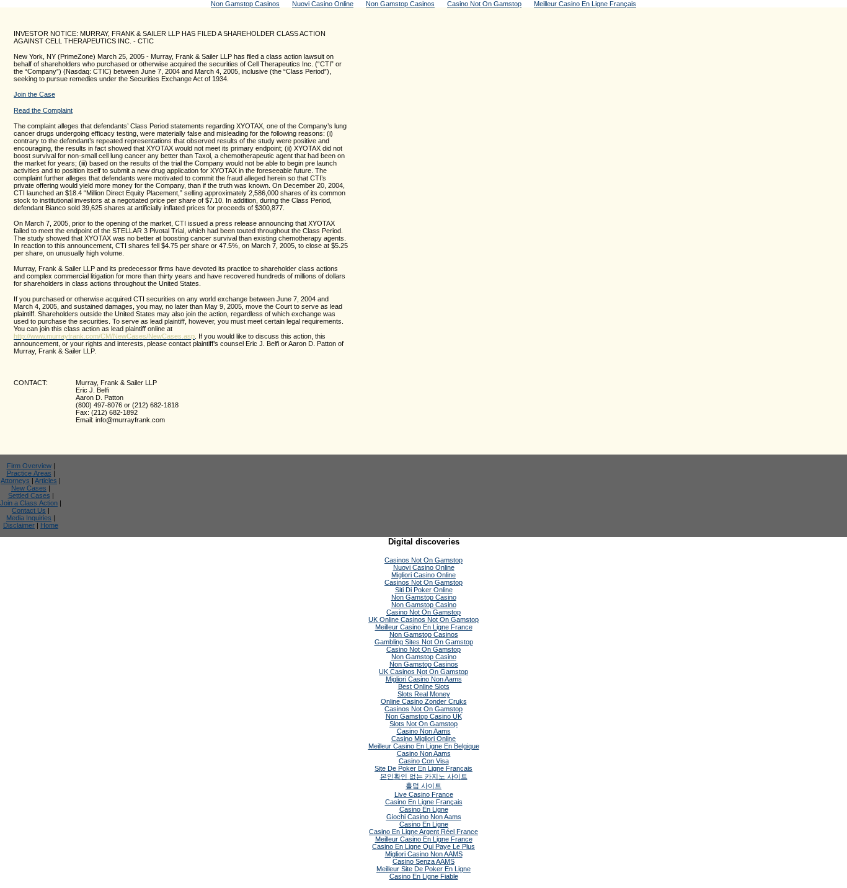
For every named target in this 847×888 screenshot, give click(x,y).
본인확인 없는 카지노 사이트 (424, 776)
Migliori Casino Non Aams (424, 679)
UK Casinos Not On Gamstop (423, 671)
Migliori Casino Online (423, 575)
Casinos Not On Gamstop (423, 560)
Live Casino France (423, 794)
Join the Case (34, 94)
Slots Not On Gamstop (423, 723)
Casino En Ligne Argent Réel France (423, 831)
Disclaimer (19, 525)
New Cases (29, 488)
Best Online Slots (424, 686)
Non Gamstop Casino (423, 597)
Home (49, 525)
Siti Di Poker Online (424, 589)
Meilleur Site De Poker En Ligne (423, 868)
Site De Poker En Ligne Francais (423, 768)
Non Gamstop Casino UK (424, 716)
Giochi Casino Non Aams (423, 816)
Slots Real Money (423, 694)
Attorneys (15, 480)
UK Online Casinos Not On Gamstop (423, 619)
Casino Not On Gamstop (423, 612)
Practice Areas (29, 473)
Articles (46, 480)
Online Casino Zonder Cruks (424, 701)
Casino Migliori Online (423, 738)
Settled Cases (29, 495)
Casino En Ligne (423, 809)
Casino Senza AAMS (423, 861)
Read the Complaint (43, 110)
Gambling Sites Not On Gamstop (424, 642)
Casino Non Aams (424, 731)
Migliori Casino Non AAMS (424, 854)
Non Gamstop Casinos (423, 634)
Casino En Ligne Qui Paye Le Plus (423, 846)
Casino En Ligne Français (424, 802)
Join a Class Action (29, 503)
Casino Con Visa (424, 761)
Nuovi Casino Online (424, 567)
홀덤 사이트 (423, 785)
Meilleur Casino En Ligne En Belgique (423, 746)
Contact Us (29, 510)
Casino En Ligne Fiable (423, 876)
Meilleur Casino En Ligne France (423, 627)
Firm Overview (29, 465)
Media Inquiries (28, 518)
